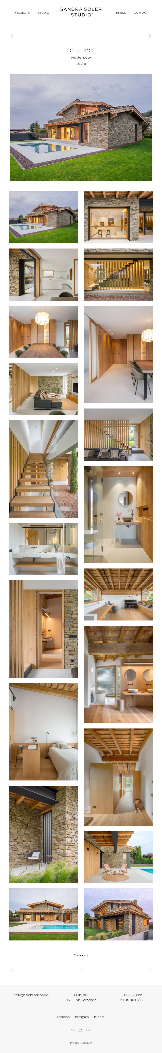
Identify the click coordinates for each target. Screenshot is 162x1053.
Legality (87, 1042)
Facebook (64, 1017)
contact (141, 12)
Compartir (81, 955)
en (80, 1030)
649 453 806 (133, 1000)
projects (22, 12)
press (121, 12)
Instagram (81, 1017)
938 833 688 (132, 995)
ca (73, 1030)
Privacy (74, 1042)
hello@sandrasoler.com (31, 995)
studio (43, 12)
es (88, 1030)
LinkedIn (98, 1017)
